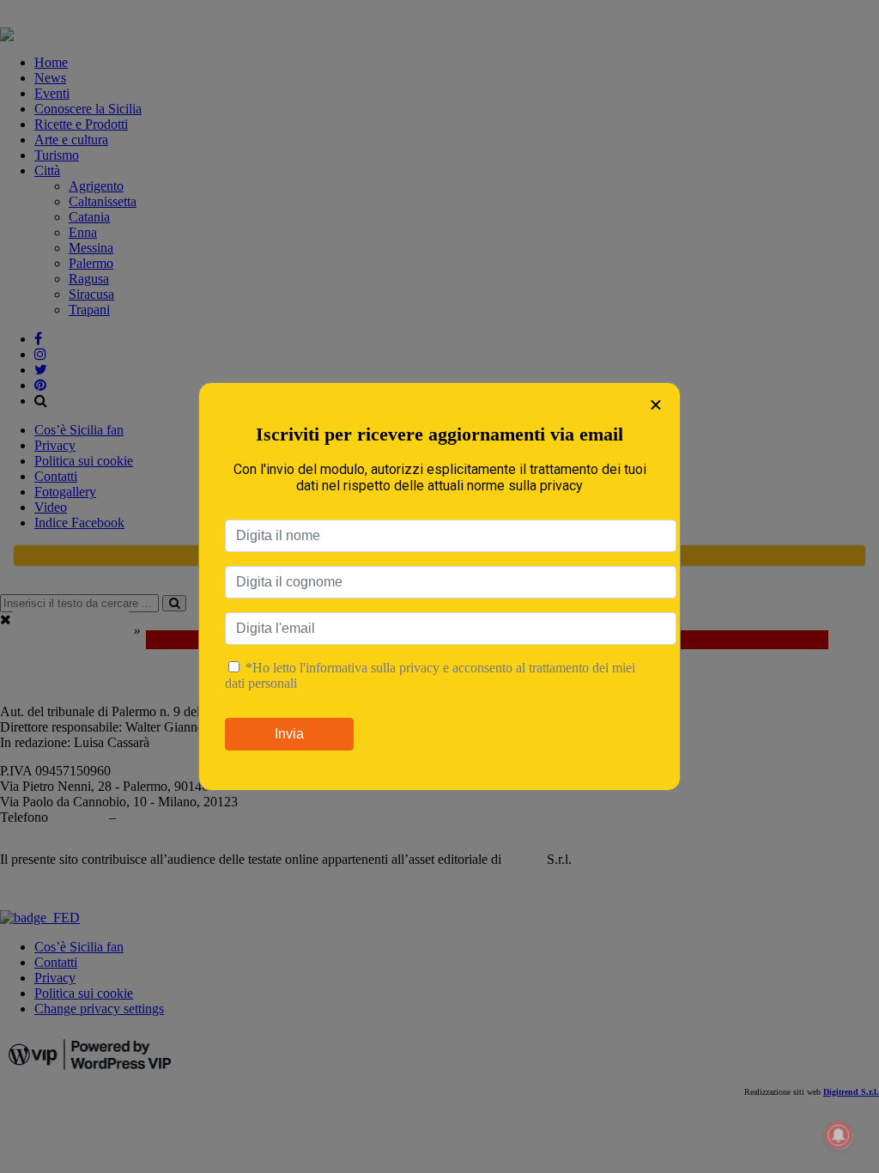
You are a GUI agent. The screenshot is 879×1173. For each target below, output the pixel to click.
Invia (289, 733)
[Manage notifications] (838, 1135)
